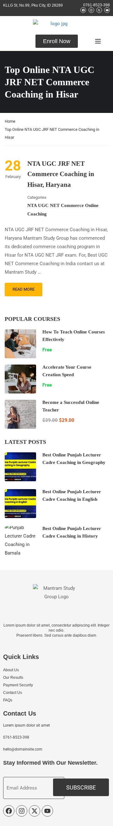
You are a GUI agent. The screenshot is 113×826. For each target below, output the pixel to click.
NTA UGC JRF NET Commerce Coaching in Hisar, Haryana (60, 174)
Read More (24, 289)
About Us (11, 670)
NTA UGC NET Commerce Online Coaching (63, 209)
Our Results (13, 677)
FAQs (7, 700)
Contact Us (12, 692)
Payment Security (18, 685)
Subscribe (81, 787)
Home (10, 121)
